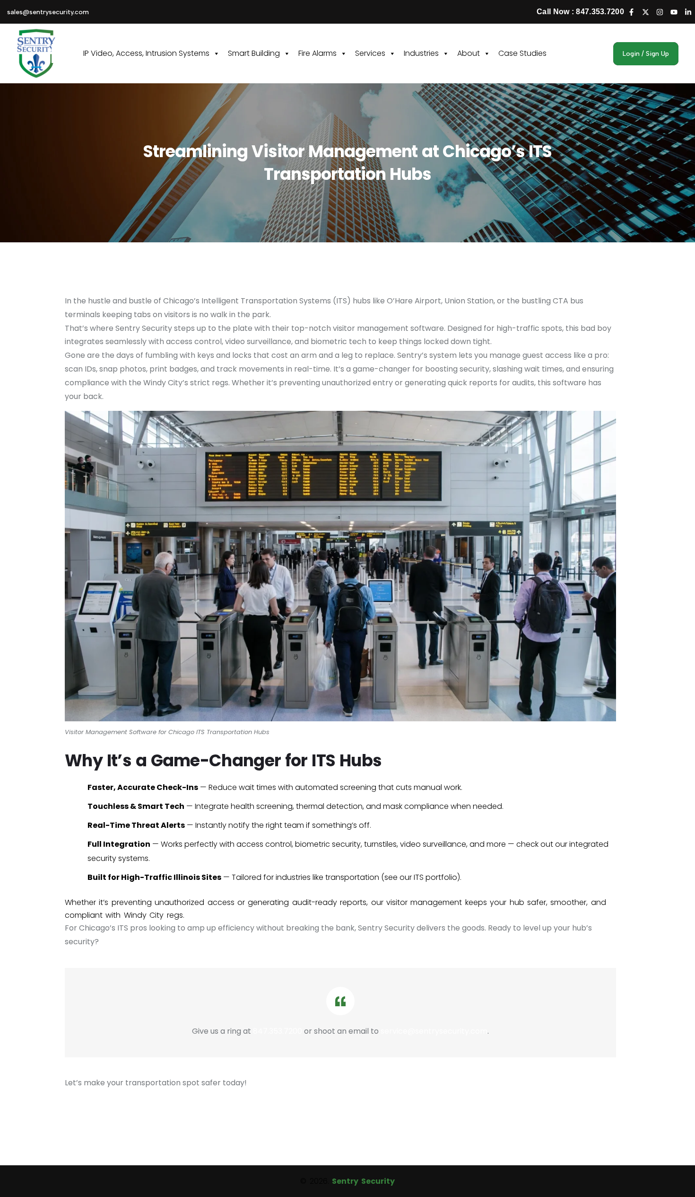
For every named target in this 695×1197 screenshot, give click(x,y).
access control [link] (264, 844)
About (468, 53)
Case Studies (522, 53)
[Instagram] (659, 12)
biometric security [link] (328, 844)
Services (370, 53)
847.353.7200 (277, 1031)
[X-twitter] (645, 12)
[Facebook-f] (631, 12)
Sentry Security (363, 1181)
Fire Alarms (317, 53)
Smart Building (254, 53)
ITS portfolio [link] (435, 877)
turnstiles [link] (380, 844)
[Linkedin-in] (688, 12)
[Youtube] (674, 12)
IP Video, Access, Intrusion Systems (146, 53)
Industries (421, 53)
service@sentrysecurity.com (434, 1031)
